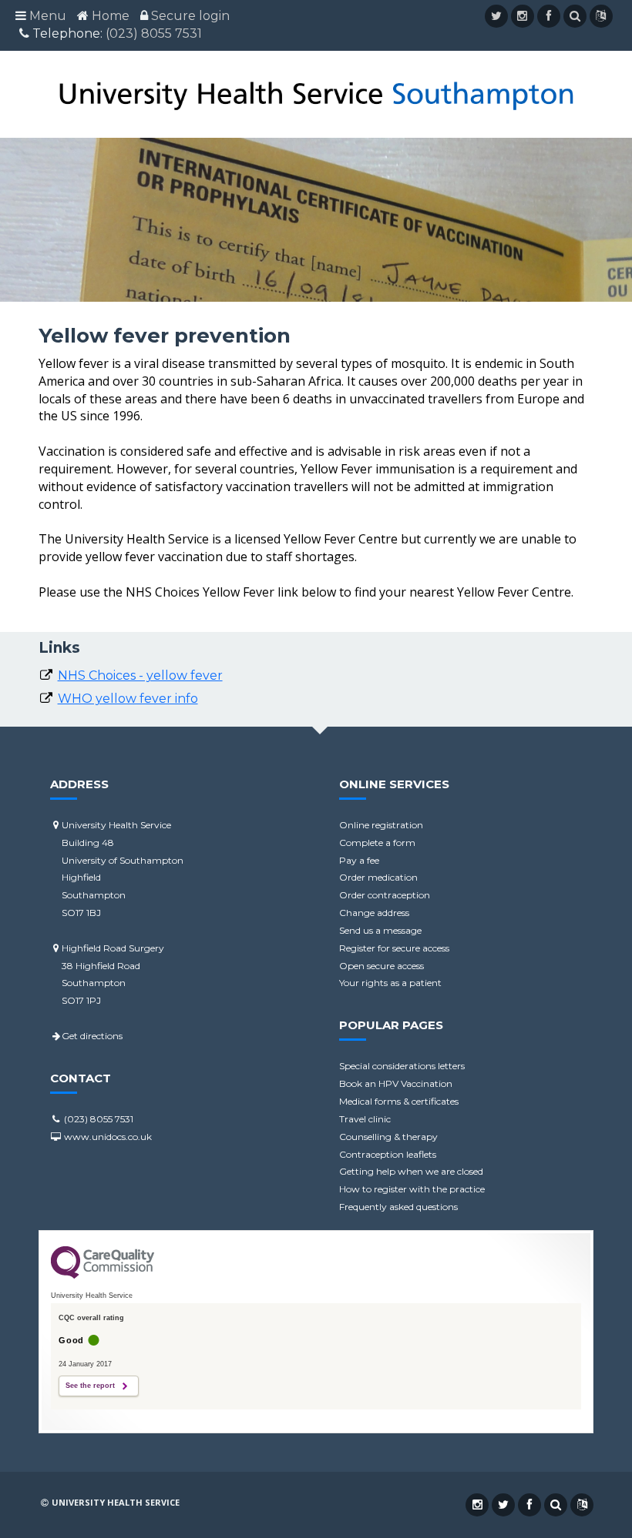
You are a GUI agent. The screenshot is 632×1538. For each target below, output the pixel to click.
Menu (47, 15)
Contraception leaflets (387, 1154)
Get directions (92, 1035)
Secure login (190, 15)
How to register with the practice (412, 1189)
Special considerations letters (402, 1066)
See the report (90, 1385)
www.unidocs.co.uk (107, 1136)
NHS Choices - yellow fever (140, 675)
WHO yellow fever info (128, 698)
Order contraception (384, 895)
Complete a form (377, 842)
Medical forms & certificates (399, 1101)
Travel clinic (365, 1119)
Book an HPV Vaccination (395, 1083)
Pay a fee (359, 860)
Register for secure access (394, 948)
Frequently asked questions (398, 1206)
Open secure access (381, 965)
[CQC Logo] (102, 1275)
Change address (374, 912)
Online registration (381, 825)
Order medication (378, 877)
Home (110, 15)
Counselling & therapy (388, 1136)
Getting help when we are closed (411, 1171)
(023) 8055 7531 (154, 33)
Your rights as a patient (390, 982)
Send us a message (380, 930)
